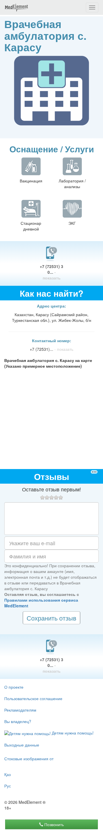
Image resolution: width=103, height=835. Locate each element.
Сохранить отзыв (51, 617)
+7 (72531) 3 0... (51, 272)
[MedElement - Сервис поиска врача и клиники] (16, 7)
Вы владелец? (17, 721)
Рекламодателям (20, 710)
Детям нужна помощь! (72, 733)
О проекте (13, 687)
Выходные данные (21, 745)
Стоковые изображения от (29, 758)
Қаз (7, 774)
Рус (7, 786)
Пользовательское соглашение (33, 698)
